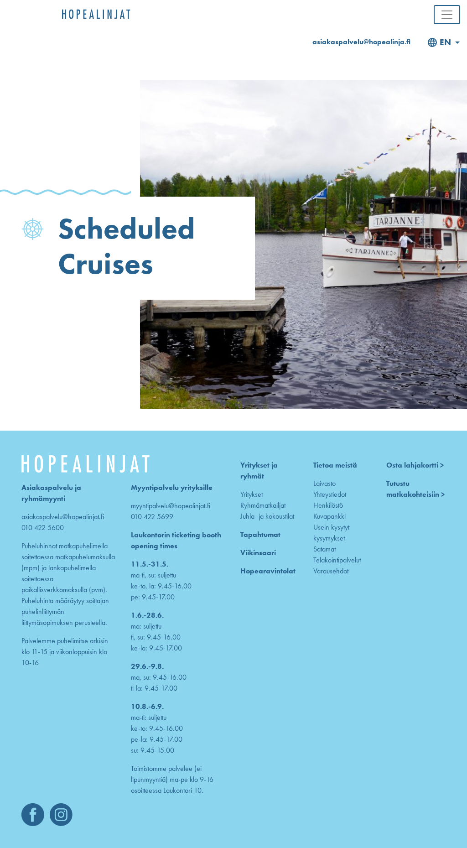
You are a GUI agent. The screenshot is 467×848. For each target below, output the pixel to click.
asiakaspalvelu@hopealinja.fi (361, 42)
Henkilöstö (328, 505)
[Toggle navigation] (447, 14)
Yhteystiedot (329, 494)
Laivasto (324, 483)
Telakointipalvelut (337, 560)
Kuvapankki (329, 516)
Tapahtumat (260, 534)
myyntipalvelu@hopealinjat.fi (170, 505)
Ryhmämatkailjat (262, 505)
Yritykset (251, 494)
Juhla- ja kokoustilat (267, 516)
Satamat (324, 549)
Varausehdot (330, 571)
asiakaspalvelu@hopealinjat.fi (62, 516)
